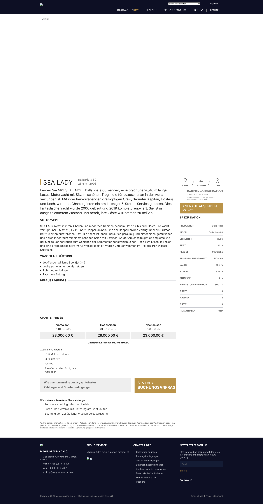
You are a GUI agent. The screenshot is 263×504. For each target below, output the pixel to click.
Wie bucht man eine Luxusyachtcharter (70, 382)
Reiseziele (151, 10)
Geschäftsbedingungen (147, 460)
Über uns (198, 10)
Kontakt (215, 10)
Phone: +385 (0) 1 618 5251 (56, 463)
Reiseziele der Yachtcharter (149, 473)
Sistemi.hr (109, 496)
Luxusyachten (128, 10)
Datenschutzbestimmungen (149, 464)
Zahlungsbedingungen (147, 456)
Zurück (45, 18)
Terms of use (197, 496)
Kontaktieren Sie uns (146, 477)
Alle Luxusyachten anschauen (151, 469)
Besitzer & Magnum (175, 10)
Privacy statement (214, 496)
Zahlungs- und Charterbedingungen (67, 387)
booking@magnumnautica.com (57, 472)
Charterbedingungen (146, 452)
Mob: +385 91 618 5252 (54, 468)
